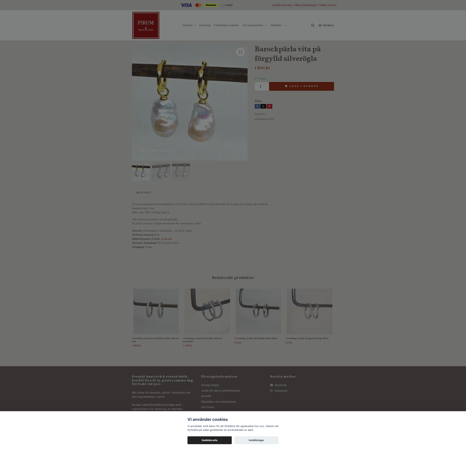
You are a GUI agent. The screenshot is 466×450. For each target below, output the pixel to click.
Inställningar (256, 440)
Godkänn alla (209, 440)
